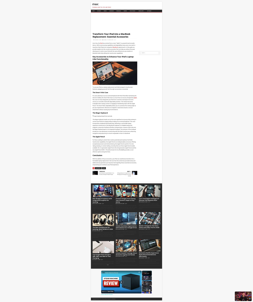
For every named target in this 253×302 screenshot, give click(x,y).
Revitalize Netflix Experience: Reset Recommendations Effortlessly (149, 254)
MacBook (115, 47)
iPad (101, 43)
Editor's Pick (111, 39)
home (93, 10)
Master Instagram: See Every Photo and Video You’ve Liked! (149, 226)
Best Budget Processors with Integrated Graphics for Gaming (102, 200)
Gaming (125, 10)
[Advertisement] (126, 22)
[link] (103, 272)
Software (149, 10)
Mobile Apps (141, 10)
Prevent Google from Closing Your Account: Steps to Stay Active (125, 200)
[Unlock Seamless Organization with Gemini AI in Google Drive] (126, 223)
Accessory (98, 168)
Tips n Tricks (132, 10)
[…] (107, 264)
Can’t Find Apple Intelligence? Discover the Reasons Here (149, 199)
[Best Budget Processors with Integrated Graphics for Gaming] (103, 196)
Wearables (118, 10)
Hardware (111, 10)
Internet (99, 10)
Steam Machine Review (111, 273)
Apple (135, 97)
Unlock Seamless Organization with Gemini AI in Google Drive (126, 227)
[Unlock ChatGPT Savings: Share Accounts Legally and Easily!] (126, 250)
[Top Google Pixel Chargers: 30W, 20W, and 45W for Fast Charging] (103, 252)
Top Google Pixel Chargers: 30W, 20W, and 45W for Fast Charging (102, 256)
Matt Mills (105, 39)
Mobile (105, 10)
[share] (139, 272)
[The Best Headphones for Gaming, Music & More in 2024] (103, 225)
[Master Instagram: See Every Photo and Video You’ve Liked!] (149, 223)
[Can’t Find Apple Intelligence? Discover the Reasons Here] (149, 196)
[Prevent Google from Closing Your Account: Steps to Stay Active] (126, 196)
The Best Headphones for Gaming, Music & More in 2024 (103, 228)
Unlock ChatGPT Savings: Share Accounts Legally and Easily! (126, 254)
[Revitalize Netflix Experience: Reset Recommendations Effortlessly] (149, 250)
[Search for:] (149, 53)
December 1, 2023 (97, 39)
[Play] (147, 278)
